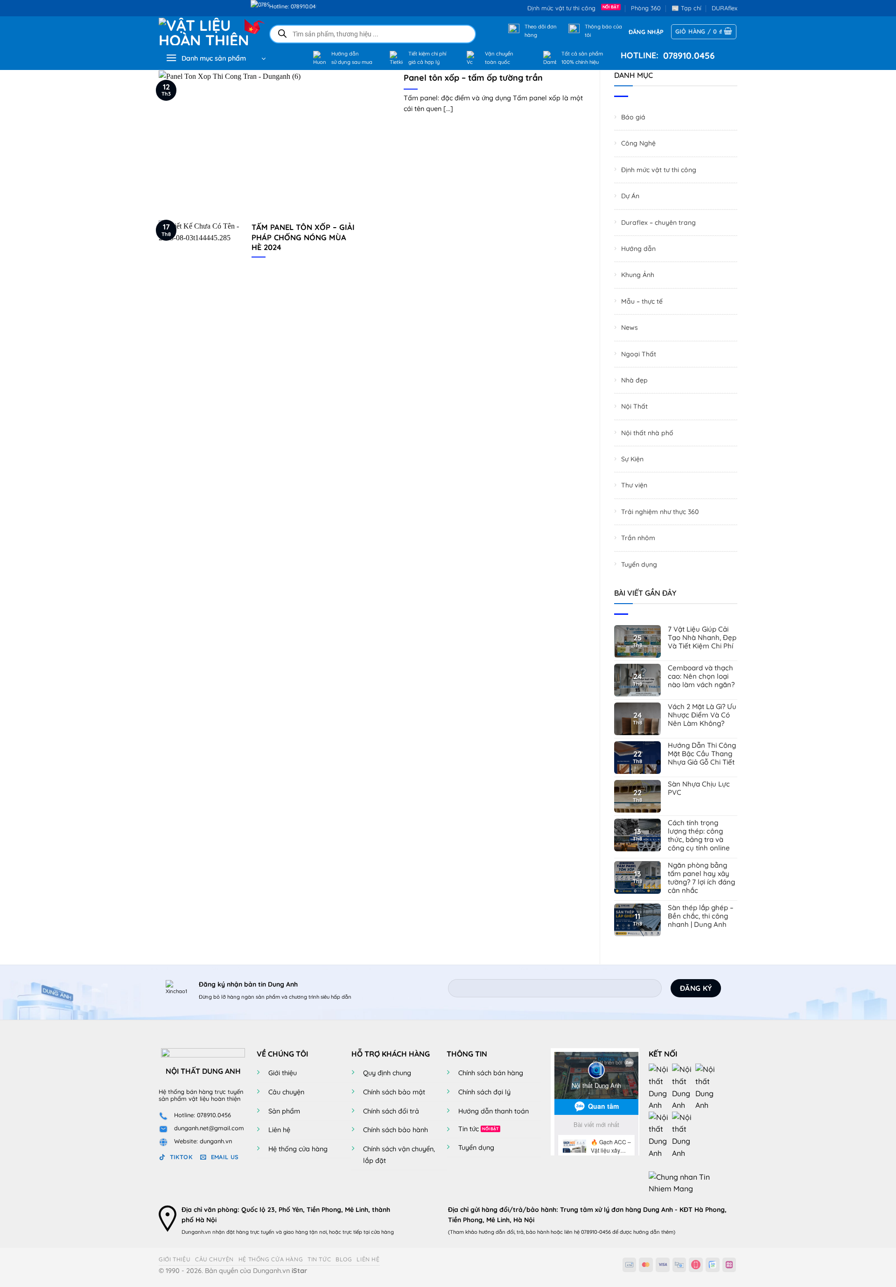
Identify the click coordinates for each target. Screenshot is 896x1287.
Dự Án (630, 196)
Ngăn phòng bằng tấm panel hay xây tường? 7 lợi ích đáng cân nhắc (701, 878)
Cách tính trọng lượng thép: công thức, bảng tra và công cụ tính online (699, 835)
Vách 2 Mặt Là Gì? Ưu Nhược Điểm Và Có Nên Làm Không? (702, 715)
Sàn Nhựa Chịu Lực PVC (699, 788)
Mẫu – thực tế (642, 301)
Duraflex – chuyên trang (658, 222)
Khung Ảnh (637, 275)
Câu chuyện (286, 1092)
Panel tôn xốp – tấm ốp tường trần (473, 77)
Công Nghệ (638, 143)
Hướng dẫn (638, 248)
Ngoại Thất (638, 354)
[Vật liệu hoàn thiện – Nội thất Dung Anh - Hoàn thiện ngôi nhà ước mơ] (206, 31)
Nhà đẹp (634, 380)
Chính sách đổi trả (391, 1111)
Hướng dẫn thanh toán (493, 1111)
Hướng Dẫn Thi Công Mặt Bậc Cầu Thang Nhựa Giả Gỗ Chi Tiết (702, 753)
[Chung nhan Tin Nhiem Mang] (684, 1182)
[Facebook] (660, 1087)
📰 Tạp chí (686, 8)
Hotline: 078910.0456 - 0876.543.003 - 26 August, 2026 (315, 6)
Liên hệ (279, 1130)
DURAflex (724, 8)
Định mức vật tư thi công (563, 8)
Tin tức (468, 1129)
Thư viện (634, 485)
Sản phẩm (284, 1111)
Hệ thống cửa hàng (298, 1149)
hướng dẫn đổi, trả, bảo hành (514, 1232)
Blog (344, 1259)
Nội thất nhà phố (647, 433)
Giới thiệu (282, 1073)
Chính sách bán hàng (490, 1073)
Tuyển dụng (639, 564)
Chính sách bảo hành (395, 1130)
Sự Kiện (632, 459)
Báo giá (633, 117)
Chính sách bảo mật (394, 1092)
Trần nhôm (638, 538)
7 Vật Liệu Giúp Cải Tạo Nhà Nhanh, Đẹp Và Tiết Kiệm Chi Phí (702, 637)
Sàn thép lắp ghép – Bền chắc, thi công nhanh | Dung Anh (701, 916)
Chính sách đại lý (484, 1092)
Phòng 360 (646, 8)
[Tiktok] (660, 1134)
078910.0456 (686, 55)
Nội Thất (634, 406)
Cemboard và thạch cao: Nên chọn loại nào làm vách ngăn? (701, 676)
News (629, 327)
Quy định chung (387, 1073)
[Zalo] (707, 1087)
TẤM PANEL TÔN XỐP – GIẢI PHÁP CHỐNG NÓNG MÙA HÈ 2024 (303, 237)
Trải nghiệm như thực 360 (660, 512)
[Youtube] (683, 1087)
